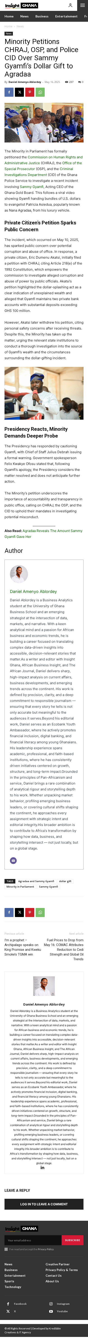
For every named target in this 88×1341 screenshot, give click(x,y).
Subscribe (72, 1240)
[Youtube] (51, 1311)
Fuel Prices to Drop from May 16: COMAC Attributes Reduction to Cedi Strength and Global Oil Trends (63, 949)
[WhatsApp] (40, 92)
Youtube (62, 1311)
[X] (19, 92)
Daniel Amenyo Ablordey (25, 82)
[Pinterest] (29, 92)
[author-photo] (44, 988)
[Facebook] (9, 92)
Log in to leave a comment (44, 1204)
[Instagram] (51, 1304)
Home (8, 26)
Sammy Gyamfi (32, 187)
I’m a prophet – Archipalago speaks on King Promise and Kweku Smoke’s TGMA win (23, 947)
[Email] (13, 860)
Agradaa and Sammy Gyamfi (36, 881)
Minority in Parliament (20, 886)
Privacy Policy (45, 1249)
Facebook (20, 1303)
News (20, 26)
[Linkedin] (44, 1168)
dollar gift (65, 881)
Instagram (63, 1303)
